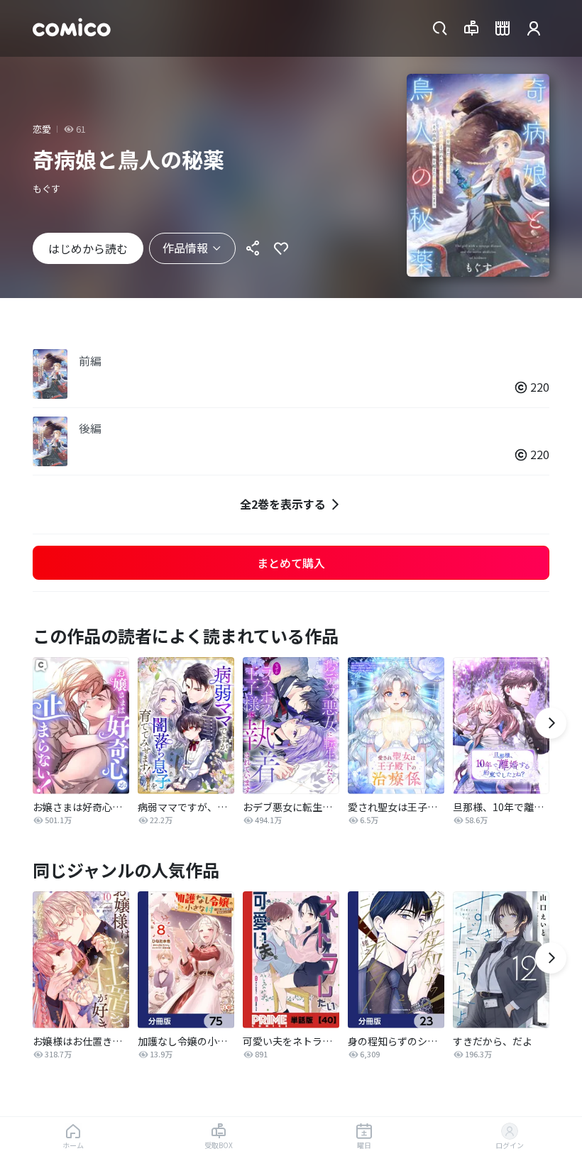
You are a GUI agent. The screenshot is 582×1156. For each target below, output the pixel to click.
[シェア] (252, 248)
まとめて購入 (291, 562)
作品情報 (185, 247)
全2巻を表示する (283, 503)
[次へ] (550, 723)
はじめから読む (88, 248)
